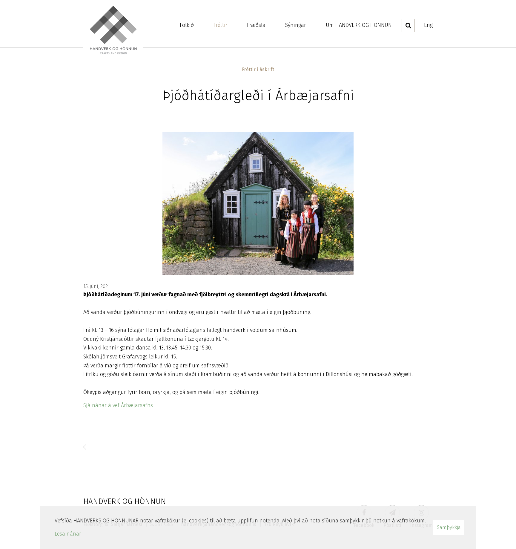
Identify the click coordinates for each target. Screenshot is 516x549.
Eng (428, 25)
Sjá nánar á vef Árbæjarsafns (118, 405)
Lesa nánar (68, 533)
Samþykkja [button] (449, 527)
